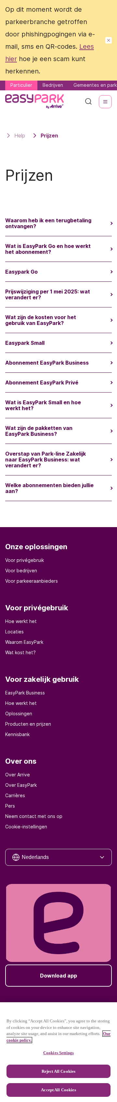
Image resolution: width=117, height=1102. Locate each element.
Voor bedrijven (21, 570)
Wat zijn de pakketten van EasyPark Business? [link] (38, 431)
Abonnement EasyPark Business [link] (47, 362)
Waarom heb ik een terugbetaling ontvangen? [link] (48, 223)
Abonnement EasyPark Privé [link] (41, 382)
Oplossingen (18, 713)
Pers (10, 806)
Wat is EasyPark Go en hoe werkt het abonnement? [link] (48, 249)
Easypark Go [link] (21, 271)
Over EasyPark (21, 785)
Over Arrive (17, 774)
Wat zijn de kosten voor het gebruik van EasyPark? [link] (40, 320)
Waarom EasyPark (24, 642)
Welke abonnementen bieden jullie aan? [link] (49, 488)
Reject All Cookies (58, 1071)
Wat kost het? (20, 652)
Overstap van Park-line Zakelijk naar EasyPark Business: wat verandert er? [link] (45, 459)
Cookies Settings (58, 1052)
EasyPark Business (25, 692)
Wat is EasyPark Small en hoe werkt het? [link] (43, 405)
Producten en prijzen (28, 724)
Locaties (14, 631)
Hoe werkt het (21, 621)
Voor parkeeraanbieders (31, 581)
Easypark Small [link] (25, 343)
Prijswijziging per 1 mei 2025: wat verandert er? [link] (47, 294)
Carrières (15, 795)
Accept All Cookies (58, 1089)
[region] (58, 1052)
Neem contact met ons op (33, 816)
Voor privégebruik (24, 560)
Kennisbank (17, 734)
